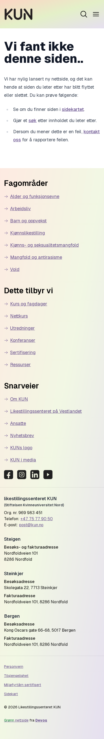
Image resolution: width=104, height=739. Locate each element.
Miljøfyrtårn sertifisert (22, 685)
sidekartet (73, 109)
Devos (41, 720)
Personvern (13, 667)
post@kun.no (31, 524)
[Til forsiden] (18, 14)
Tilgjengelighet (16, 676)
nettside (16, 720)
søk (33, 120)
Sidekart (11, 694)
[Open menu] (84, 14)
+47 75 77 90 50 (36, 518)
